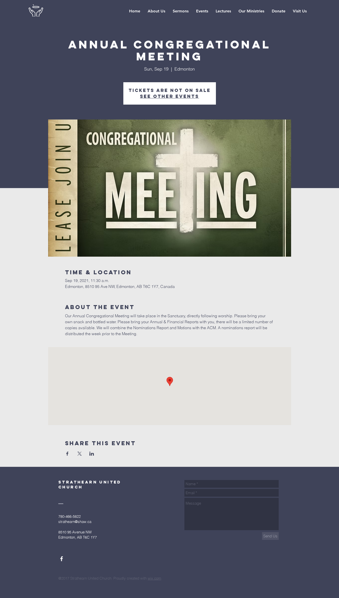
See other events (169, 96)
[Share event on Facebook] (67, 454)
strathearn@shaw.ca (74, 521)
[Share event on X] (79, 454)
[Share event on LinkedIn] (91, 454)
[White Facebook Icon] (61, 559)
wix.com (154, 578)
